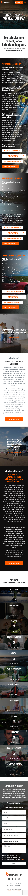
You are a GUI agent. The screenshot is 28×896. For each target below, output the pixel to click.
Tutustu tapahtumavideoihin (14, 291)
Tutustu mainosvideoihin (13, 227)
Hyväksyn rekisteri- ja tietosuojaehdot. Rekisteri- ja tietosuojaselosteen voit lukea (13, 857)
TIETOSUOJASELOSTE (14, 891)
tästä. (22, 859)
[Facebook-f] (15, 879)
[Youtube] (9, 879)
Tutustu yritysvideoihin (13, 150)
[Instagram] (19, 879)
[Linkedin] (12, 879)
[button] (25, 2)
